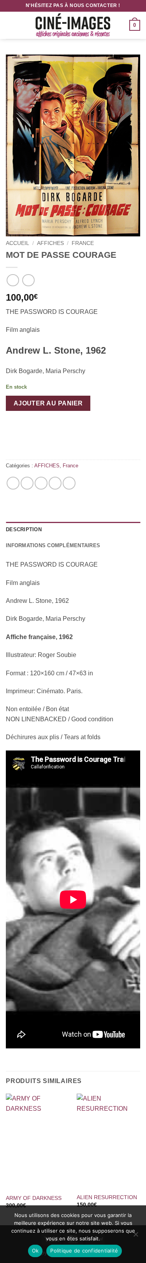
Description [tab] (24, 529)
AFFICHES (50, 243)
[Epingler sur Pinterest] (55, 483)
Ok (35, 1250)
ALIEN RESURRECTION (107, 1197)
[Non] (135, 1236)
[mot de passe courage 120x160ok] (73, 145)
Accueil (17, 243)
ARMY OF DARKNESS (34, 1198)
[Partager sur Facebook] (27, 483)
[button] (10, 25)
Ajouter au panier (48, 403)
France (83, 243)
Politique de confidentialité (84, 1250)
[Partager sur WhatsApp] (13, 483)
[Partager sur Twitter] (41, 483)
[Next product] (13, 280)
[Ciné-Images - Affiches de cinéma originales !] (73, 25)
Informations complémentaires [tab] (53, 545)
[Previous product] (28, 280)
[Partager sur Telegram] (69, 483)
